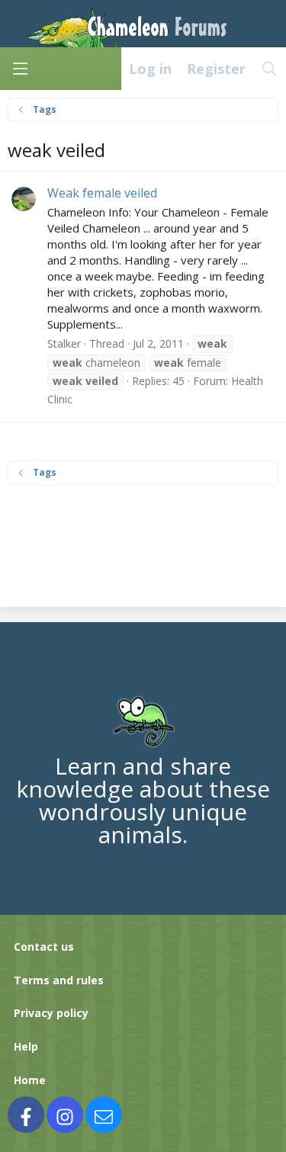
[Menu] (20, 69)
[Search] (269, 68)
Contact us (44, 946)
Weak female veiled (102, 193)
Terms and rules (59, 980)
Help (26, 1046)
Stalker (64, 343)
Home (30, 1080)
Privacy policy (51, 1013)
